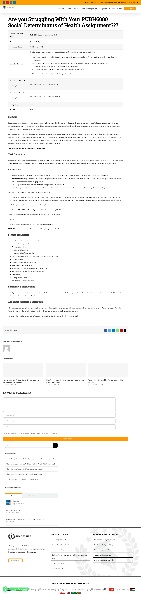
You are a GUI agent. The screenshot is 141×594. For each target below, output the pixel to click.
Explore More (15, 560)
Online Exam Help (58, 563)
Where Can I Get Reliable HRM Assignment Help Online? (108, 370)
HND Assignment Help (59, 540)
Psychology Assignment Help (103, 545)
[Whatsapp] (5, 589)
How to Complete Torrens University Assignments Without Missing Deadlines (23, 370)
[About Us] (8, 502)
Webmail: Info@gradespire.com (128, 2)
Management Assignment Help (62, 550)
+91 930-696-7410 (111, 2)
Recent (31, 496)
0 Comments (19, 385)
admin (19, 342)
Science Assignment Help (102, 550)
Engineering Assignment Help (104, 560)
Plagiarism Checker (58, 568)
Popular (13, 496)
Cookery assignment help (102, 555)
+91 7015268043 (99, 2)
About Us (16, 501)
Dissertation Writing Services (61, 545)
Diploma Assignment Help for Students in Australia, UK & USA (70, 556)
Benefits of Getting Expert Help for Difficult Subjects (23, 479)
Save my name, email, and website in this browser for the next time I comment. (31, 433)
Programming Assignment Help (104, 540)
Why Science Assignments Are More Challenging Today (24, 474)
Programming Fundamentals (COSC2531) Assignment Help (25, 519)
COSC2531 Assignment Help (15, 510)
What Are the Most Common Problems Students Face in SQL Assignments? (65, 370)
